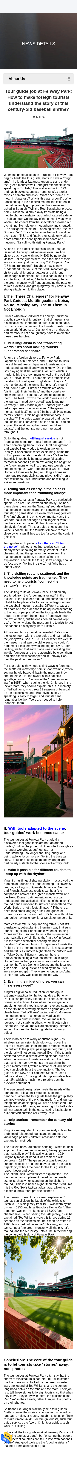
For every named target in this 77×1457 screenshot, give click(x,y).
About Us (17, 79)
